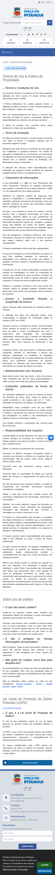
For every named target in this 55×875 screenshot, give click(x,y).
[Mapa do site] (41, 34)
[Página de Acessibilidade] (45, 34)
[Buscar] (49, 22)
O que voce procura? (12, 23)
